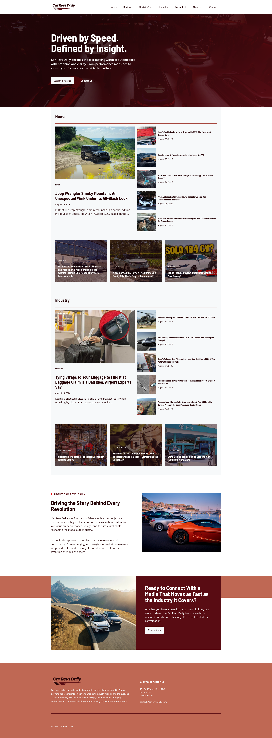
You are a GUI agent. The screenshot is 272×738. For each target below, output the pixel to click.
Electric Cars (145, 7)
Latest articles (62, 80)
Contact (213, 7)
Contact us (154, 630)
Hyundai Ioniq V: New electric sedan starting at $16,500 (181, 155)
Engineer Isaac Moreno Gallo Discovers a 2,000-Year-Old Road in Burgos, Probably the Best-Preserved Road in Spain (185, 403)
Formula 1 (180, 7)
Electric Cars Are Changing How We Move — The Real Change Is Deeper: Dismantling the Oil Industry (135, 456)
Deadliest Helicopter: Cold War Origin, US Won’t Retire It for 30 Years (186, 317)
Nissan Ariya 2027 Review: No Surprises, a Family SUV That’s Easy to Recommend (134, 274)
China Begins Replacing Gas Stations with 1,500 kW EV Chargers (189, 458)
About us (197, 7)
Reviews (127, 7)
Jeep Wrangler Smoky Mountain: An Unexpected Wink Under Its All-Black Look (91, 196)
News (113, 7)
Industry (163, 7)
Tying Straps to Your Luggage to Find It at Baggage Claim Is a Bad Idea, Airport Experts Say (93, 381)
